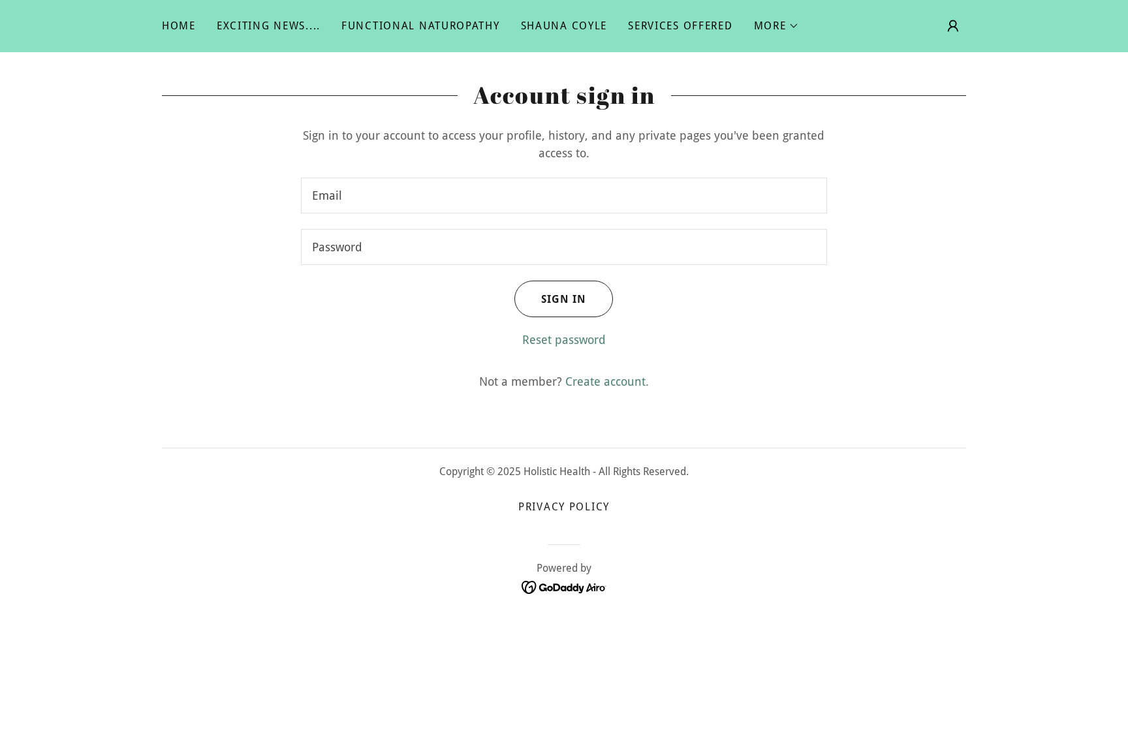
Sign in (563, 299)
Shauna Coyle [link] (564, 26)
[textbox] (563, 195)
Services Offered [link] (680, 26)
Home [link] (179, 26)
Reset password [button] (564, 340)
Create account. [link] (607, 381)
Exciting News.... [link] (269, 26)
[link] (564, 586)
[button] (777, 26)
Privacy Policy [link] (564, 507)
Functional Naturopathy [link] (420, 26)
